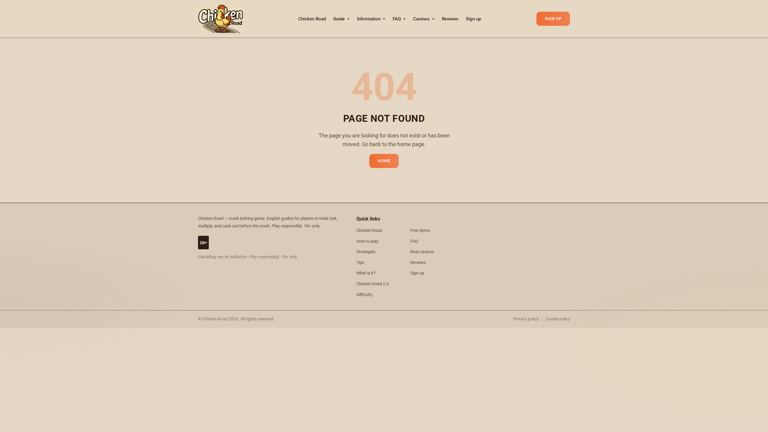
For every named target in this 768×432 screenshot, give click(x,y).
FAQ (397, 19)
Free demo (420, 230)
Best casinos (422, 251)
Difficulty (364, 294)
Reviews (450, 19)
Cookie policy (558, 318)
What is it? (366, 273)
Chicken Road (312, 19)
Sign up (473, 19)
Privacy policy (526, 318)
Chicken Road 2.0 (372, 283)
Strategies (365, 251)
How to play (367, 241)
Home (384, 161)
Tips (360, 262)
